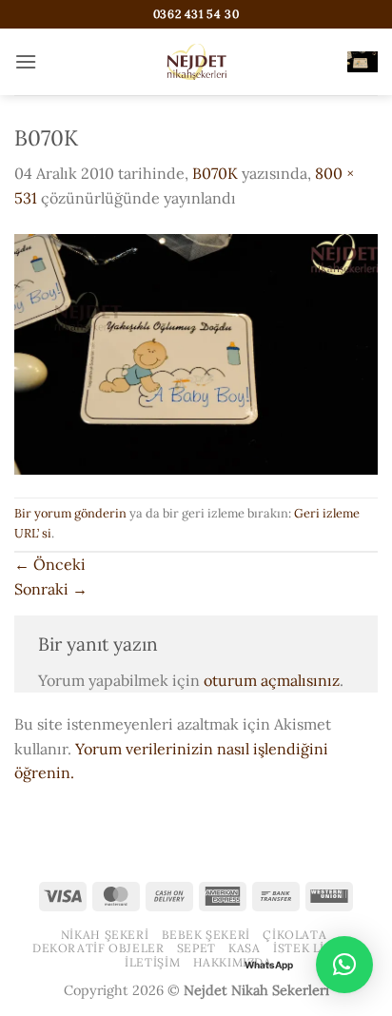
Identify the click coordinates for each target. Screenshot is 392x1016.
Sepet (196, 948)
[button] (25, 61)
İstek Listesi (316, 948)
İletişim (152, 962)
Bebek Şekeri (206, 935)
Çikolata (294, 935)
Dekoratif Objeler (98, 948)
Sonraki (51, 588)
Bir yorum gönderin (70, 513)
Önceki (50, 564)
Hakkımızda (232, 962)
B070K (215, 173)
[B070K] (196, 351)
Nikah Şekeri (104, 935)
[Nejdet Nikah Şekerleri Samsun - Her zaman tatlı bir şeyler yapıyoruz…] (196, 62)
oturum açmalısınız (272, 680)
